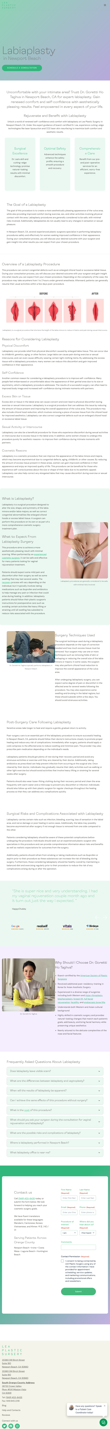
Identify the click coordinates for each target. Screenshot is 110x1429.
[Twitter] (4, 1426)
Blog (4, 1405)
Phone (87, 1207)
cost (27, 1110)
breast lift (78, 998)
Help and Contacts (11, 1410)
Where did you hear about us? (87, 1224)
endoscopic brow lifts (94, 1002)
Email (68, 1207)
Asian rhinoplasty (93, 995)
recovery (6, 582)
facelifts (75, 1002)
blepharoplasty (65, 998)
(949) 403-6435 (26, 1198)
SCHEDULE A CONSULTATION (22, 68)
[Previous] (97, 918)
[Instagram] (17, 1426)
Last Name (85, 1191)
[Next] (105, 918)
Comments (66, 1242)
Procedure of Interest (67, 1224)
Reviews (6, 1415)
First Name (66, 1191)
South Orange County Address (18, 1382)
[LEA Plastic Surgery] (8, 5)
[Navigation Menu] (105, 5)
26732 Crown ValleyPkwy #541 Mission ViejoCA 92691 (14, 1389)
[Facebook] (10, 1426)
